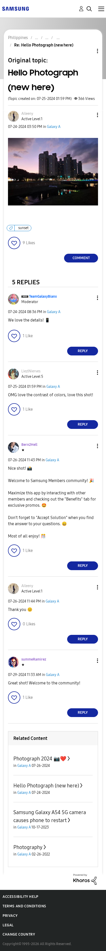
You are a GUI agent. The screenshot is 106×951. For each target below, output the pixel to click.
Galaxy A (53, 127)
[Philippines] (15, 8)
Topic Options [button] (89, 51)
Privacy (10, 916)
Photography (27, 847)
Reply (83, 351)
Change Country (19, 934)
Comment (81, 258)
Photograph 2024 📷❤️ (39, 759)
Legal (8, 925)
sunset (23, 228)
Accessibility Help (20, 896)
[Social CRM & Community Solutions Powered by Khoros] (84, 879)
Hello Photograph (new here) (46, 786)
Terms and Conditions (24, 906)
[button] (89, 115)
